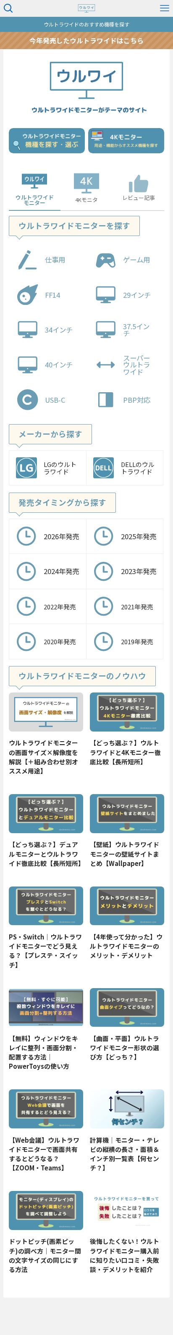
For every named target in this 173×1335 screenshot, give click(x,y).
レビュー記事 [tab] (138, 198)
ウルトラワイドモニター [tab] (35, 200)
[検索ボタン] (8, 8)
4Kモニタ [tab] (86, 200)
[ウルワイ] (87, 8)
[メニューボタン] (164, 8)
